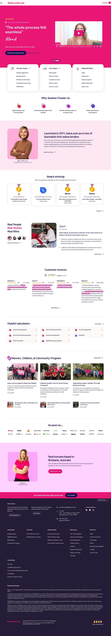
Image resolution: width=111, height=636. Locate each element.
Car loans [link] (29, 530)
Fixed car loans (53, 76)
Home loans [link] (11, 530)
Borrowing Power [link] (75, 540)
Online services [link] (74, 543)
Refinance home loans (23, 79)
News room (85, 86)
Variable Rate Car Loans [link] (34, 537)
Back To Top (102, 500)
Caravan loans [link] (51, 530)
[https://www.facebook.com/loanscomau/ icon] (86, 510)
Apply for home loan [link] (76, 549)
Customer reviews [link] (95, 537)
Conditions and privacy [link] (14, 567)
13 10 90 (61, 511)
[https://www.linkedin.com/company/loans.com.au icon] (90, 510)
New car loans (53, 83)
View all (98, 211)
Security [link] (9, 564)
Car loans (53, 68)
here (54, 620)
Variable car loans (54, 79)
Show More (54, 308)
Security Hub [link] (94, 552)
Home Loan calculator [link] (76, 537)
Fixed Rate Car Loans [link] (33, 534)
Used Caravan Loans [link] (53, 537)
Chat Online (37, 513)
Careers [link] (92, 549)
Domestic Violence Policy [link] (14, 577)
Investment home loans (23, 83)
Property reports (87, 79)
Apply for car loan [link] (75, 552)
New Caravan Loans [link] (53, 534)
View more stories (12, 243)
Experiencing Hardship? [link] (97, 546)
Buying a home (21, 76)
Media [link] (92, 543)
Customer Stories (32, 53)
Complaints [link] (10, 573)
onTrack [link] (72, 546)
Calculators (85, 76)
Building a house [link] (12, 537)
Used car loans (53, 86)
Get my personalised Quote (15, 53)
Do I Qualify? (71, 495)
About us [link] (93, 530)
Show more (97, 358)
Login (83, 73)
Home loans (21, 68)
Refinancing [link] (10, 540)
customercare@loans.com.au (67, 507)
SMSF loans (20, 86)
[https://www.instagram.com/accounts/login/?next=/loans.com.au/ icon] (93, 510)
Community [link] (93, 540)
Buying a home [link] (11, 534)
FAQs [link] (91, 534)
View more (98, 324)
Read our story (48, 152)
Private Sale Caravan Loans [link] (55, 543)
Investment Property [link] (13, 543)
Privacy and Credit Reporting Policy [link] (17, 570)
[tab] (57, 60)
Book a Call (54, 471)
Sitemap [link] (72, 556)
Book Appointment (14, 515)
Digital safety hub (87, 83)
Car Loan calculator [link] (76, 534)
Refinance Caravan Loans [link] (54, 540)
